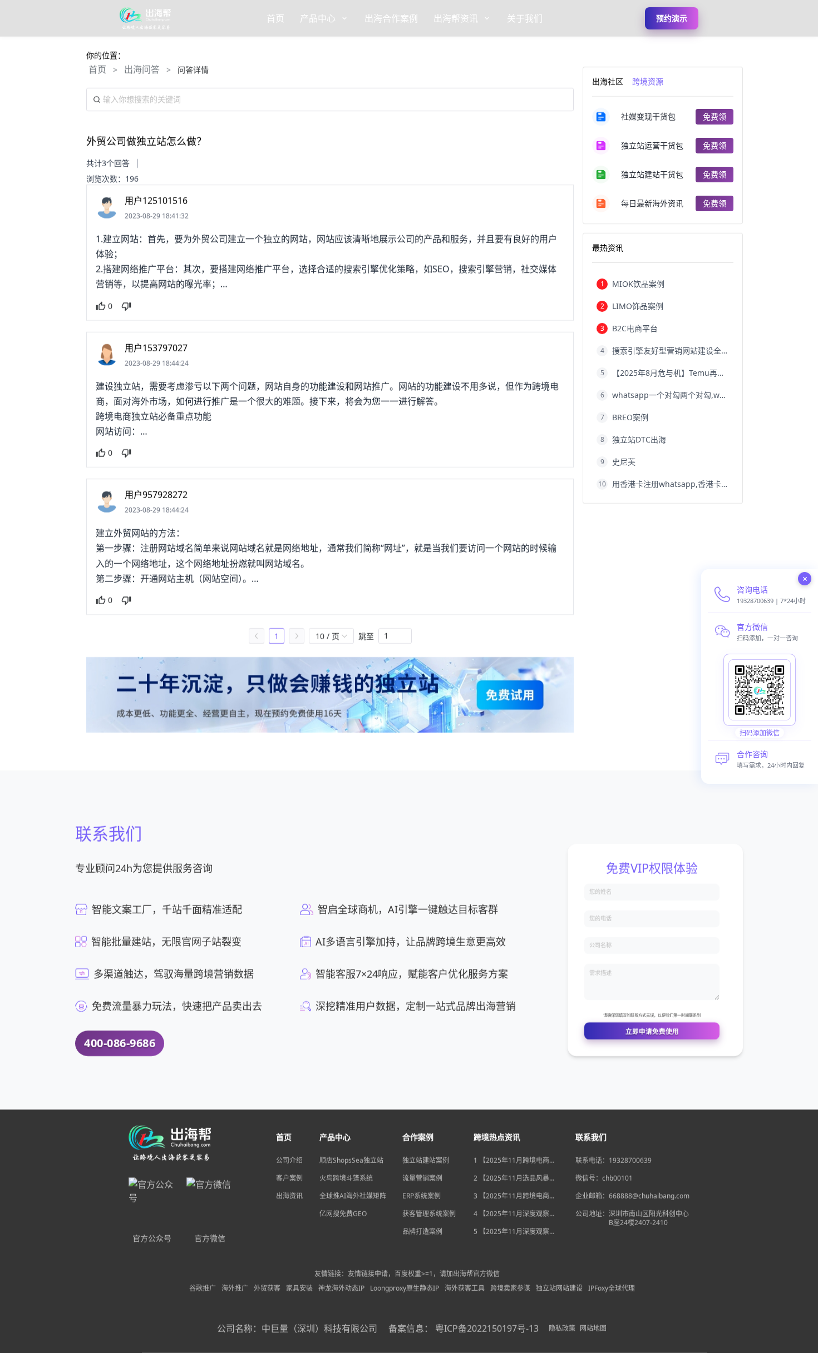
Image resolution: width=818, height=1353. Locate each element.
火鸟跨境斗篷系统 (346, 1178)
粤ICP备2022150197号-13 (487, 1328)
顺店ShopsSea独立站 (351, 1160)
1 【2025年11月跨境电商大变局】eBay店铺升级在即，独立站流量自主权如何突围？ (515, 1160)
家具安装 (299, 1288)
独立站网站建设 (559, 1288)
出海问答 (142, 69)
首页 (97, 69)
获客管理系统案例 (429, 1213)
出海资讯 (289, 1196)
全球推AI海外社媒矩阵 (352, 1196)
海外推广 (234, 1288)
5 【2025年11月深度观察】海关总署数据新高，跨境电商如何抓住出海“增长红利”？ (515, 1231)
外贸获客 (267, 1288)
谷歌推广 (202, 1288)
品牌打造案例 (422, 1231)
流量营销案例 (422, 1178)
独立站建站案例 (425, 1160)
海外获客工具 (465, 1288)
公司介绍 (289, 1160)
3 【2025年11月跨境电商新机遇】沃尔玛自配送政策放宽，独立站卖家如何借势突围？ (515, 1196)
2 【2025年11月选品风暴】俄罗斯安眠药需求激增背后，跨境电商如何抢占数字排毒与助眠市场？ (515, 1178)
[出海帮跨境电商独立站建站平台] (146, 18)
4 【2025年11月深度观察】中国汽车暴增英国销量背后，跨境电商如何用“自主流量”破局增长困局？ (515, 1214)
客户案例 (289, 1178)
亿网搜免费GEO (343, 1213)
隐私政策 (562, 1328)
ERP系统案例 (421, 1196)
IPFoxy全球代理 (611, 1288)
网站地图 (593, 1328)
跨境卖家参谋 (510, 1288)
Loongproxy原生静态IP (404, 1288)
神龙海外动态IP (341, 1288)
